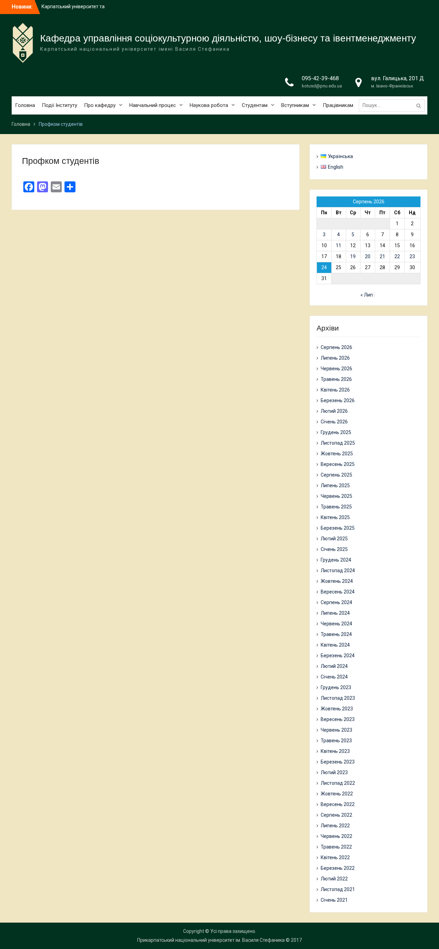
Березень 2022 (338, 868)
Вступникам (295, 105)
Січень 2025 (334, 549)
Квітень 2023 (335, 751)
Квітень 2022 (335, 857)
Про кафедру (100, 105)
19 (353, 256)
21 (382, 256)
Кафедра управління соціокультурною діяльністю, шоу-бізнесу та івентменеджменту (228, 38)
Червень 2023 (336, 730)
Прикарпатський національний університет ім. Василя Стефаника (211, 940)
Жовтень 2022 (337, 793)
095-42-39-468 (320, 78)
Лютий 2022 (334, 878)
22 (397, 256)
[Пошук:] (393, 105)
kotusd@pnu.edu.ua (322, 85)
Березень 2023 (338, 762)
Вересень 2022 (338, 804)
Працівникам (338, 105)
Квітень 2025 (335, 517)
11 (338, 245)
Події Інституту (59, 105)
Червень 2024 (336, 623)
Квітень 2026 (335, 390)
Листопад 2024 (338, 570)
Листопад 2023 (338, 698)
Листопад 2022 (338, 783)
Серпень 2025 (336, 475)
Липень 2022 (335, 825)
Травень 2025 (336, 506)
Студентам (255, 105)
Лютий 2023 (334, 772)
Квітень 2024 (335, 645)
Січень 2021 (334, 900)
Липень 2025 (335, 485)
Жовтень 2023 (337, 708)
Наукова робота (209, 105)
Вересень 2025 (338, 464)
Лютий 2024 (334, 666)
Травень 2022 (336, 847)
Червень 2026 (336, 368)
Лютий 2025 (334, 538)
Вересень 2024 (338, 591)
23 (412, 256)
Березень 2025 (338, 528)
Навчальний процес (152, 105)
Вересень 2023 (338, 719)
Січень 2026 (334, 421)
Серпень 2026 (336, 347)
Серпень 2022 (336, 815)
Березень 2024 (338, 655)
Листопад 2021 (338, 889)
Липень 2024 (335, 613)
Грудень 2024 (336, 560)
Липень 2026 (335, 358)
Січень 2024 (334, 677)
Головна (25, 105)
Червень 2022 (336, 836)
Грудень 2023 (336, 687)
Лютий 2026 (334, 411)
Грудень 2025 (336, 432)
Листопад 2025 (338, 443)
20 (367, 256)
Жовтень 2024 (337, 581)
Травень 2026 (336, 379)
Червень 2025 (336, 496)
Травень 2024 (336, 634)
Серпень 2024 (336, 602)
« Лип (366, 295)
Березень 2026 (338, 400)
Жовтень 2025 (337, 453)
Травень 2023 (336, 740)
